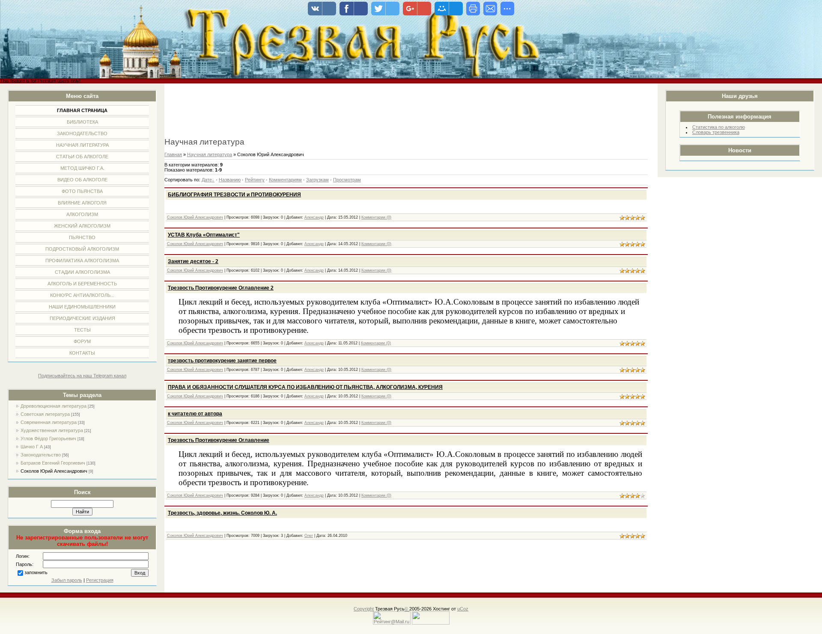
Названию (230, 179)
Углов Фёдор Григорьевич (48, 438)
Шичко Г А (32, 446)
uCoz (462, 608)
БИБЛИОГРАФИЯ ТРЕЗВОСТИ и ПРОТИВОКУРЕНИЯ (234, 195)
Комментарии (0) (376, 217)
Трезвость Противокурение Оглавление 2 (221, 288)
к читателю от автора (195, 414)
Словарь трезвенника (715, 132)
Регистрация (99, 580)
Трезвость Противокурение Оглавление (218, 440)
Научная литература (209, 154)
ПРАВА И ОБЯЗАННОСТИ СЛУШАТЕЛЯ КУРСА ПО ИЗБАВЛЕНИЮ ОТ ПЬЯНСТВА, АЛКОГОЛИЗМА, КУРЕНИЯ (305, 387)
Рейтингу (255, 179)
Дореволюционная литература (53, 406)
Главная (173, 154)
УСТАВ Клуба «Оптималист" (204, 235)
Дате (207, 179)
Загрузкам (317, 179)
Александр (314, 217)
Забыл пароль (66, 580)
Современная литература (49, 422)
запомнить (36, 572)
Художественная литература (52, 430)
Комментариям (285, 179)
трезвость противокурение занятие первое (222, 361)
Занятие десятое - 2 (193, 261)
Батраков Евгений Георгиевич (53, 462)
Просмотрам (347, 179)
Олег (308, 535)
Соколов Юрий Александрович (54, 471)
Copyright (364, 608)
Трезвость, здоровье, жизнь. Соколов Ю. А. (222, 513)
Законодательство (41, 454)
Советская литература (45, 414)
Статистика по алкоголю (718, 127)
